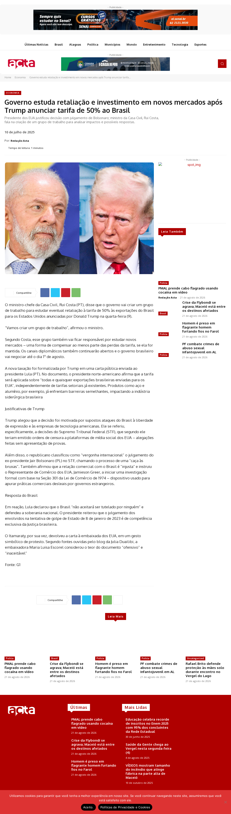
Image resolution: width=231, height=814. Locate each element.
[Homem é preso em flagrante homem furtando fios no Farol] (168, 329)
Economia (20, 77)
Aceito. (88, 807)
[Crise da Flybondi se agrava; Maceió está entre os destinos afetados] (168, 309)
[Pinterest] (65, 292)
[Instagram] (197, 63)
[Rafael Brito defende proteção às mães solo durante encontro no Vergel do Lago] (206, 640)
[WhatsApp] (76, 292)
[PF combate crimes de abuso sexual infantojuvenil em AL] (168, 350)
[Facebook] (191, 63)
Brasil (163, 313)
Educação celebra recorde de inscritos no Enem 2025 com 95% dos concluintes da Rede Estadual (147, 725)
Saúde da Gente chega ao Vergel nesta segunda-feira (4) (148, 748)
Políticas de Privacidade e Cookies (125, 807)
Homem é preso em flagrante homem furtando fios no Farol (200, 327)
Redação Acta (20, 140)
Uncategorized (195, 658)
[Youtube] (210, 63)
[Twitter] (204, 63)
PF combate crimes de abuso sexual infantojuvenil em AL (200, 348)
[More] (118, 599)
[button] (222, 63)
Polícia (163, 282)
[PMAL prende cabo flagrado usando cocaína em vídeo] (192, 260)
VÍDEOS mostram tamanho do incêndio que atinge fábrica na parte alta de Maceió (148, 771)
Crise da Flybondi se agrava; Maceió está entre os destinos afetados (204, 306)
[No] (225, 802)
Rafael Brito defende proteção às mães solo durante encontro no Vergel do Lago (205, 669)
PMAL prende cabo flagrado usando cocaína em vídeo (188, 290)
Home (8, 77)
